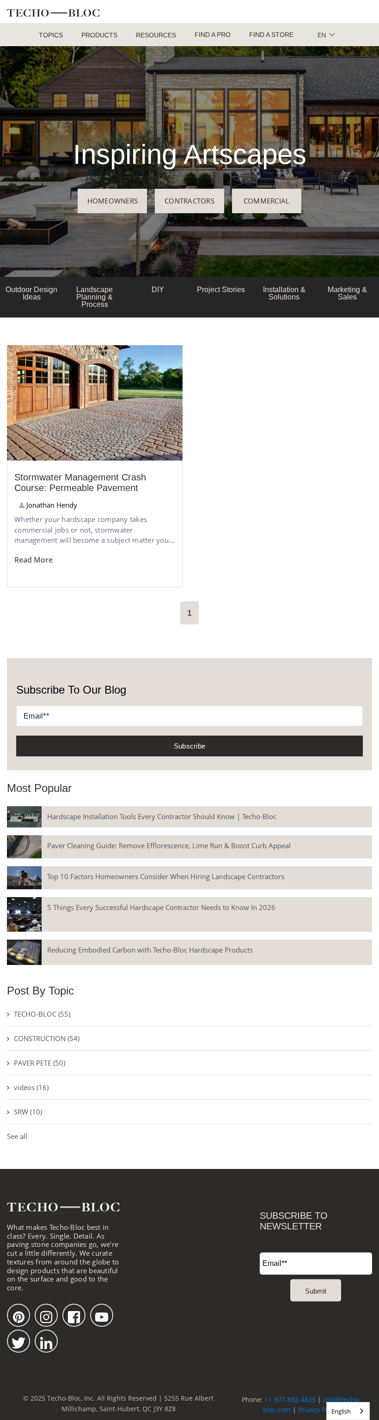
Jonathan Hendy (50, 504)
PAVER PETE (39, 1062)
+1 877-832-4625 (290, 1399)
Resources (156, 35)
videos (31, 1087)
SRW (28, 1111)
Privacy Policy (318, 1409)
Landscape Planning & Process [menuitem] (94, 297)
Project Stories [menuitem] (221, 290)
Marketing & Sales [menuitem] (347, 293)
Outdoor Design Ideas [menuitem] (31, 293)
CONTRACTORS (189, 200)
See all (17, 1136)
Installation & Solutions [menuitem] (284, 293)
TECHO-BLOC (42, 1014)
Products (99, 35)
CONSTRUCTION (46, 1038)
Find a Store (271, 34)
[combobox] (348, 1411)
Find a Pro (213, 34)
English (341, 1411)
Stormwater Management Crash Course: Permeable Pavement (80, 482)
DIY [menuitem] (158, 290)
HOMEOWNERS (112, 200)
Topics (51, 35)
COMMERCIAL (267, 200)
